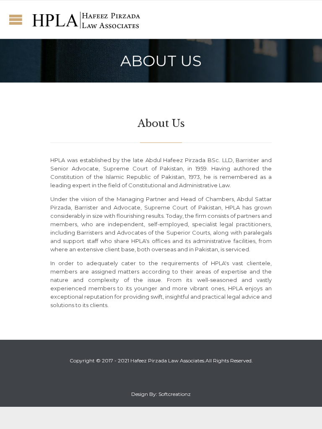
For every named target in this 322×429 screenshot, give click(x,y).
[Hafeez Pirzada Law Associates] (86, 19)
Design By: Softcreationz (161, 394)
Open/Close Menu (15, 19)
